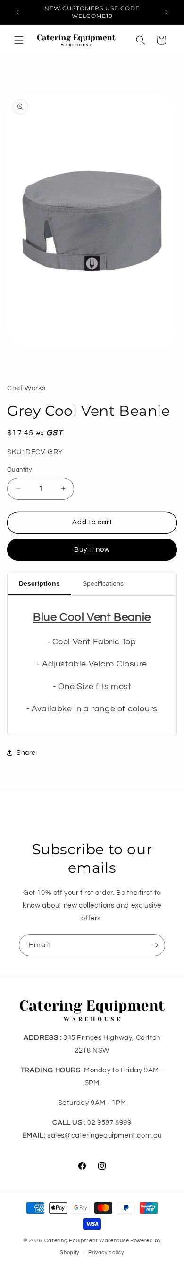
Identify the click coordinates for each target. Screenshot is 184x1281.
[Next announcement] (166, 12)
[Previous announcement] (17, 12)
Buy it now (92, 549)
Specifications (103, 583)
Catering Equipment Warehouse (86, 1240)
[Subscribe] (154, 945)
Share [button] (26, 753)
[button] (18, 40)
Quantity (19, 469)
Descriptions (39, 583)
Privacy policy (106, 1252)
